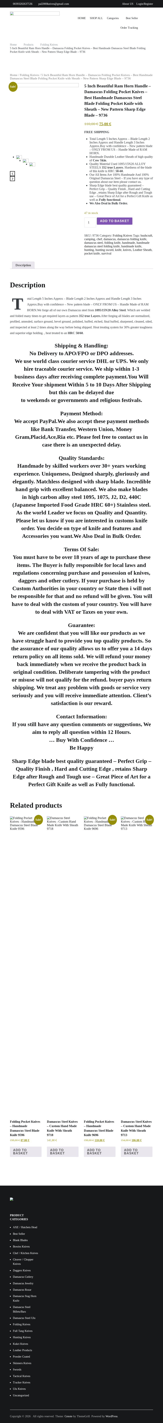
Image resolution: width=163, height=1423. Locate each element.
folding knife (112, 242)
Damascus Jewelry (23, 1283)
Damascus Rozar (22, 1289)
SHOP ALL (96, 18)
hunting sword (104, 250)
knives (127, 250)
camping (89, 239)
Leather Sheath (142, 250)
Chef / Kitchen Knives (25, 1253)
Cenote (68, 1416)
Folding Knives (29, 75)
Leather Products (22, 1350)
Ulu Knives (19, 1388)
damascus (110, 239)
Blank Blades (20, 1240)
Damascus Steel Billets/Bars (21, 1309)
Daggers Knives (22, 1270)
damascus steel (93, 242)
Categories (113, 18)
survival (106, 253)
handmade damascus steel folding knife (116, 244)
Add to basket (114, 221)
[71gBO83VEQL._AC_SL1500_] (26, 162)
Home (13, 75)
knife (118, 250)
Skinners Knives (22, 1363)
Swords (17, 1369)
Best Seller (132, 18)
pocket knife (92, 253)
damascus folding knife (131, 239)
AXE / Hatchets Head (25, 1227)
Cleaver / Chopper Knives (23, 1261)
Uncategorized (21, 1395)
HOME (82, 18)
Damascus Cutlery (23, 1276)
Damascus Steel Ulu (24, 1318)
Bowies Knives (21, 1246)
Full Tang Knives (22, 1330)
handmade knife (131, 246)
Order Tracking (129, 27)
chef (99, 239)
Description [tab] (23, 265)
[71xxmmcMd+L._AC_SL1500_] (44, 117)
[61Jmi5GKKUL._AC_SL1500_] (32, 165)
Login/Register (144, 3)
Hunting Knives (22, 1337)
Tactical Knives (21, 1376)
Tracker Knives (21, 1382)
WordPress (111, 1416)
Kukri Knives (20, 1343)
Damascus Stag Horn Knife (24, 1298)
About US (127, 3)
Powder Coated (21, 1356)
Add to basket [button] (20, 1151)
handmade (128, 242)
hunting (89, 250)
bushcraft (146, 235)
